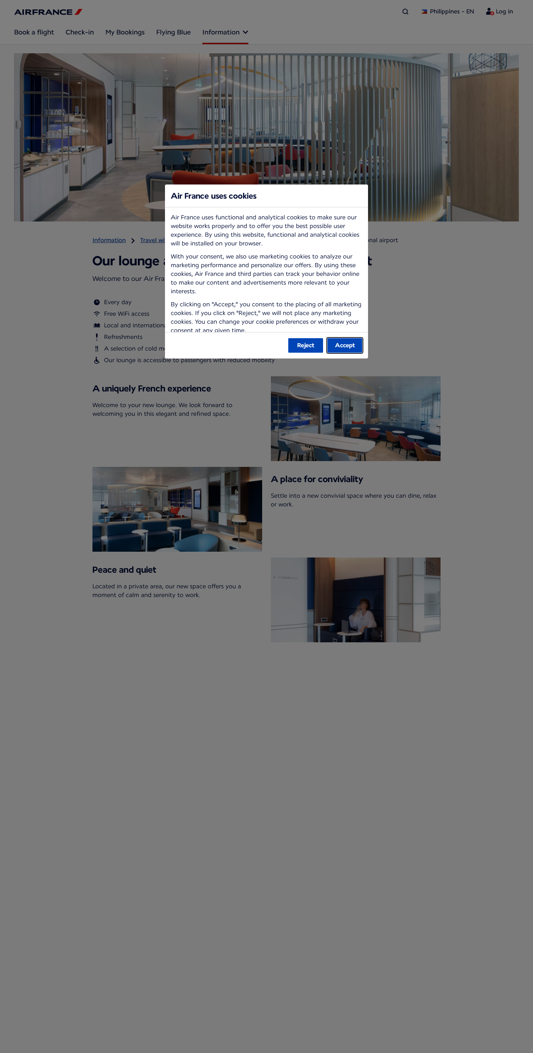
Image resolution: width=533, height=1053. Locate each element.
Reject (305, 345)
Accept (345, 345)
